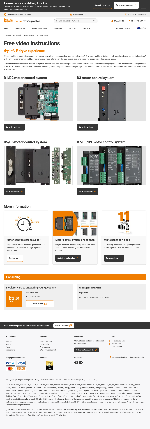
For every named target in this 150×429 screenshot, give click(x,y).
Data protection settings (89, 380)
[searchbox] (74, 21)
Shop (6, 28)
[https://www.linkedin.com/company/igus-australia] (81, 362)
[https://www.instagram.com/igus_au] (76, 362)
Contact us (13, 258)
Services (72, 28)
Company (86, 28)
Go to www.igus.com (125, 5)
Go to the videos (13, 127)
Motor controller (29, 35)
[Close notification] (143, 5)
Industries (58, 28)
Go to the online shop (66, 258)
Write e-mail (38, 304)
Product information (39, 28)
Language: (119, 357)
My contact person (123, 28)
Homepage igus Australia (13, 35)
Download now (112, 258)
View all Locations (102, 5)
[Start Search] (94, 20)
